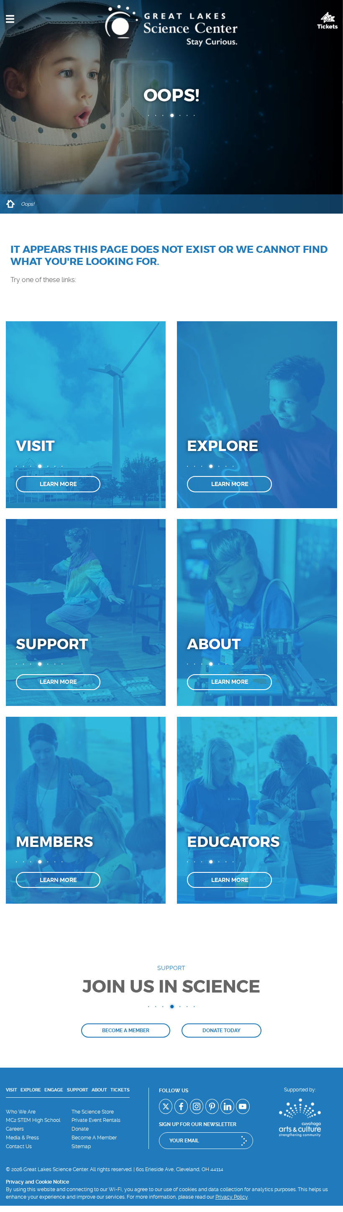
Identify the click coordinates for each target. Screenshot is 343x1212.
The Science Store (93, 1112)
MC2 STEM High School (33, 1120)
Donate (80, 1129)
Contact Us (19, 1146)
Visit (11, 1090)
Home (10, 204)
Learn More (58, 484)
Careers (15, 1129)
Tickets (120, 1090)
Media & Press (22, 1138)
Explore (30, 1090)
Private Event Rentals (96, 1120)
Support (77, 1090)
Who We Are (21, 1112)
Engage (53, 1090)
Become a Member (125, 1030)
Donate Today (221, 1030)
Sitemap (81, 1146)
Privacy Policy (231, 1197)
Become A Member (94, 1138)
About (99, 1090)
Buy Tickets (327, 20)
